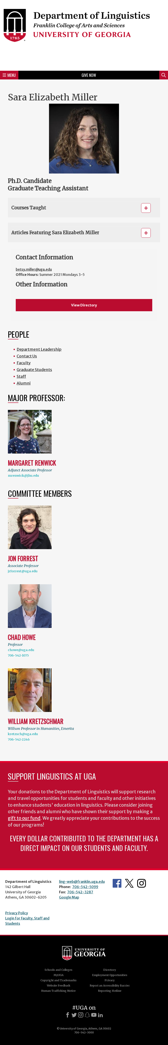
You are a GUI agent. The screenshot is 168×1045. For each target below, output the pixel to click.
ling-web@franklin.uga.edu (82, 881)
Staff (21, 376)
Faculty (24, 362)
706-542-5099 (85, 887)
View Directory (84, 305)
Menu (11, 75)
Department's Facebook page (117, 883)
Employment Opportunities (109, 975)
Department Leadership (39, 349)
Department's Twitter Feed (129, 883)
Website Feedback (58, 985)
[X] (74, 1015)
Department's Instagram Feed (141, 883)
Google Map (69, 897)
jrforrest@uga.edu (22, 571)
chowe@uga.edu (21, 650)
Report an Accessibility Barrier (110, 985)
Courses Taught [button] (28, 207)
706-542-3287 (80, 892)
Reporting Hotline (109, 990)
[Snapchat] (87, 1015)
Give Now (89, 75)
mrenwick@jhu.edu (23, 476)
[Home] (84, 35)
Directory (109, 969)
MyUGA (58, 975)
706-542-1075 (18, 655)
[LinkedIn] (100, 1015)
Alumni (24, 383)
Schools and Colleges (58, 969)
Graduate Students (34, 369)
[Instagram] (80, 1015)
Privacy (110, 980)
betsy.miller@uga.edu (34, 269)
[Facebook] (67, 1015)
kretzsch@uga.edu (23, 734)
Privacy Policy (16, 913)
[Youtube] (93, 1015)
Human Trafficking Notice (58, 990)
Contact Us (27, 356)
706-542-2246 (19, 739)
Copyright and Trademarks (58, 980)
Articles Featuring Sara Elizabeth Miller (55, 232)
